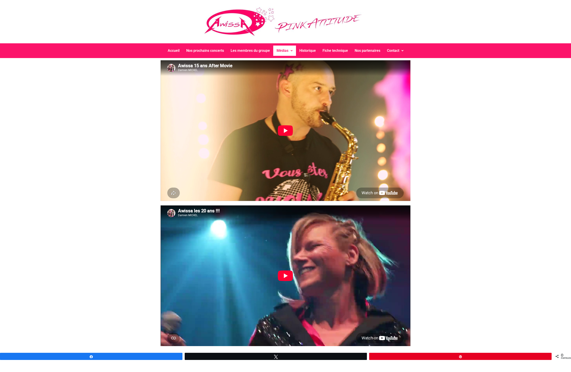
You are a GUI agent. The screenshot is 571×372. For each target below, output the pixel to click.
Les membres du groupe (250, 50)
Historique (307, 50)
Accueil (174, 50)
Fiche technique (335, 50)
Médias (282, 50)
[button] (284, 51)
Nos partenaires (367, 50)
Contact (393, 50)
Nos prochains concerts (205, 50)
